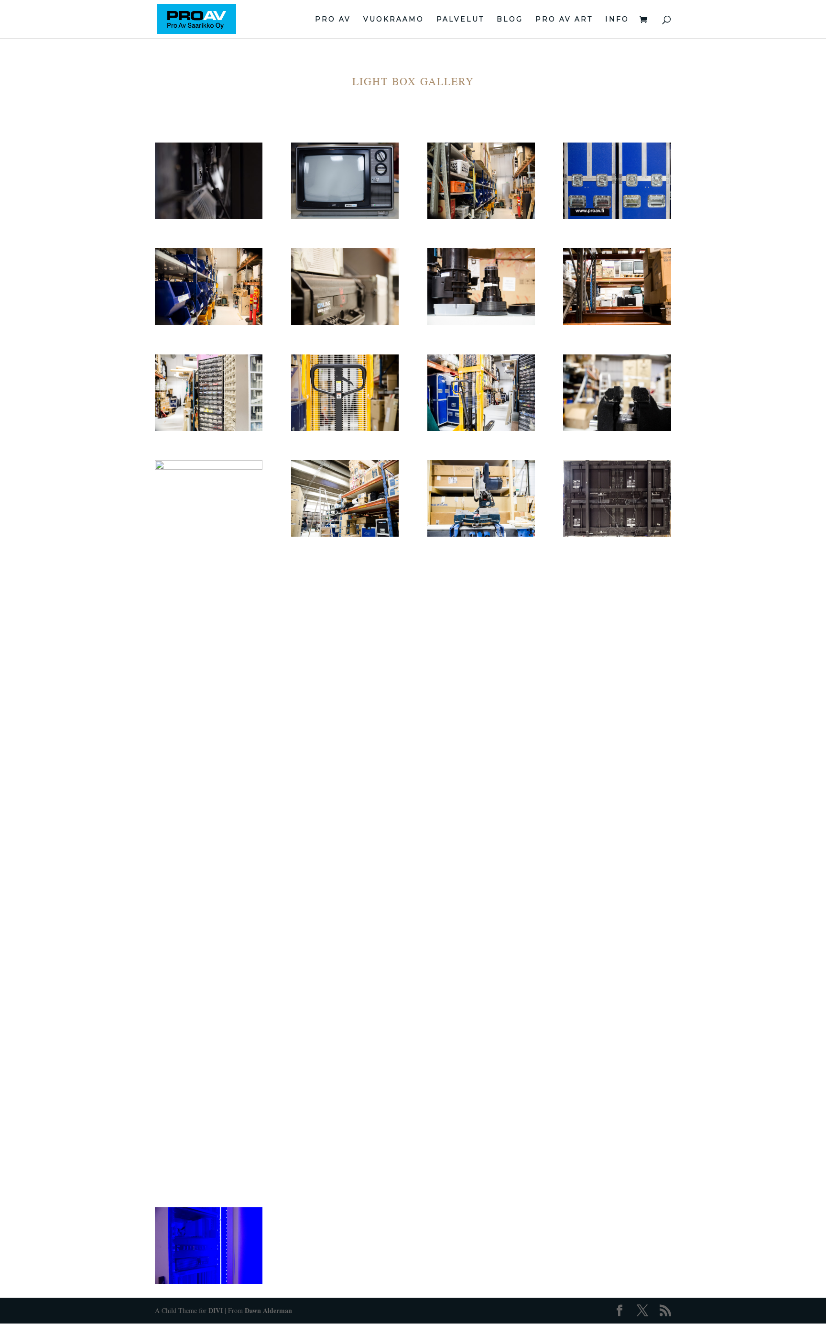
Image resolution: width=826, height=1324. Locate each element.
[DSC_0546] (208, 217)
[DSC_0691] (481, 535)
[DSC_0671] (481, 217)
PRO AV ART (564, 19)
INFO (617, 19)
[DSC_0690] (345, 535)
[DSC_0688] (208, 467)
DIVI (215, 1310)
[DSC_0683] (208, 429)
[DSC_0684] (345, 429)
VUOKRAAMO (393, 19)
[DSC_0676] (617, 217)
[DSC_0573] (345, 217)
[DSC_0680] (481, 323)
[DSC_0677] (208, 323)
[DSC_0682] (617, 323)
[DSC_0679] (345, 323)
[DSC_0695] (208, 1282)
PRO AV (333, 19)
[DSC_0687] (617, 429)
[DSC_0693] (617, 535)
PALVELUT (460, 19)
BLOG (510, 19)
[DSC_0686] (481, 429)
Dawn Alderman (268, 1310)
